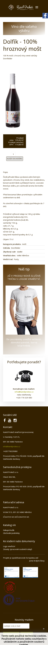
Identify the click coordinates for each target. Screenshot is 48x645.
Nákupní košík (8, 530)
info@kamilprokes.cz (11, 446)
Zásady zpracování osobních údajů (17, 549)
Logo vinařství (9, 546)
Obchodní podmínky (11, 533)
